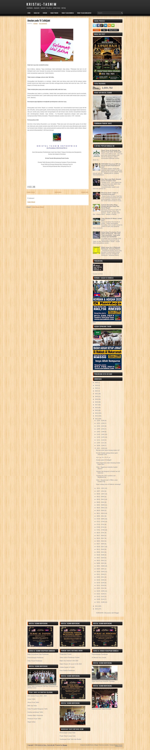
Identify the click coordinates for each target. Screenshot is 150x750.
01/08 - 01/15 (101, 599)
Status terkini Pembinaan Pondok (69, 657)
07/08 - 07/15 (101, 527)
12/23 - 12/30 (101, 423)
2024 (96, 385)
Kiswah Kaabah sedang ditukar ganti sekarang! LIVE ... (107, 453)
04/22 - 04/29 (101, 558)
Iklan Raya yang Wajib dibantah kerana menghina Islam (111, 179)
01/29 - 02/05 (101, 591)
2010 (96, 609)
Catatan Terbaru (31, 192)
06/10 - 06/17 (101, 538)
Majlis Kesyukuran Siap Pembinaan (38, 654)
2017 (96, 405)
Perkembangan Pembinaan (35, 657)
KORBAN (45, 13)
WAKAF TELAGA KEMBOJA (68, 13)
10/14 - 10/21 (101, 488)
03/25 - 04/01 (101, 569)
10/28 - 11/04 (101, 445)
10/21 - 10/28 (101, 448)
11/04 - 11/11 (101, 443)
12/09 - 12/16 (101, 429)
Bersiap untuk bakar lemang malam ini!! (108, 450)
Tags (104, 30)
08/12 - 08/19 (101, 513)
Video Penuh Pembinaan (35, 661)
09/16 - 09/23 (101, 499)
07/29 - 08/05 (101, 519)
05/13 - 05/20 (101, 549)
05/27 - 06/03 (101, 544)
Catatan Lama (84, 192)
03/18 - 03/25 (101, 571)
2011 (96, 606)
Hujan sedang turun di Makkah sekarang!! (108, 484)
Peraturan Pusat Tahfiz (34, 718)
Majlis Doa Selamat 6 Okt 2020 (69, 660)
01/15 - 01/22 (101, 596)
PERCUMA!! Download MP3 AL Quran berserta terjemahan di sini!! (111, 165)
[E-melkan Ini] (28, 187)
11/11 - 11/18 (101, 440)
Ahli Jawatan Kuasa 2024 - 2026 (37, 696)
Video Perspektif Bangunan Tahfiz (38, 709)
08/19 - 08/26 (101, 510)
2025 (96, 382)
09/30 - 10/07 (101, 494)
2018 (96, 402)
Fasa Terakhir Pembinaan (67, 670)
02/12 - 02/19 (101, 585)
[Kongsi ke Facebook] (34, 187)
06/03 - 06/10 (101, 541)
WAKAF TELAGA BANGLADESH (84, 13)
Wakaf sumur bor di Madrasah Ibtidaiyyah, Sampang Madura (110, 248)
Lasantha (106, 745)
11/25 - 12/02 (101, 434)
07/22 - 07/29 (101, 521)
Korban (35, 23)
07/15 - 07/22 (101, 524)
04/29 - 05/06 (101, 555)
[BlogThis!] (30, 187)
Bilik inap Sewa (32, 705)
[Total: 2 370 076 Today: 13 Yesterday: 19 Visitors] (98, 272)
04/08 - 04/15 (101, 563)
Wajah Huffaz (32, 722)
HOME (29, 13)
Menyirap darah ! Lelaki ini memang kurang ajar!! (109, 193)
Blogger (116, 613)
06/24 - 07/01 (101, 532)
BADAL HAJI (36, 13)
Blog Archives (113, 30)
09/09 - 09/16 (101, 502)
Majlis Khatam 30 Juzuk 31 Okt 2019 (71, 664)
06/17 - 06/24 (101, 535)
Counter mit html (98, 274)
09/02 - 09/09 (101, 505)
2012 (96, 419)
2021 (96, 393)
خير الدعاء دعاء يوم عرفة (103, 457)
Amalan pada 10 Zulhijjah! (38, 20)
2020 (96, 396)
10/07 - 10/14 (101, 491)
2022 (96, 391)
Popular (96, 30)
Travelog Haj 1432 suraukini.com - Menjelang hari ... (106, 476)
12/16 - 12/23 (101, 426)
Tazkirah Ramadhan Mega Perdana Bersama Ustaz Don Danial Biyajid (110, 206)
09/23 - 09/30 (101, 496)
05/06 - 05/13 (101, 552)
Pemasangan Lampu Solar (67, 733)
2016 (96, 407)
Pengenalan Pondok (66, 654)
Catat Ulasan (31, 202)
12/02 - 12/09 (101, 431)
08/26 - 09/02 (101, 508)
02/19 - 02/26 (101, 582)
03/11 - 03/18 (101, 574)
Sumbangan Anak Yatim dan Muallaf (70, 739)
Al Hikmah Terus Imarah (99, 657)
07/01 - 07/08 (101, 530)
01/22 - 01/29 (101, 594)
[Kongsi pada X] (32, 187)
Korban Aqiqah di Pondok (67, 667)
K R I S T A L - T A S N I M (41, 4)
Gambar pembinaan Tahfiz (35, 712)
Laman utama (58, 192)
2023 (96, 388)
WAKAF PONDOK (54, 13)
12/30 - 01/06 (101, 420)
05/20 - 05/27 (101, 546)
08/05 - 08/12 (101, 516)
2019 (96, 399)
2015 (96, 410)
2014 (96, 413)
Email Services (118, 746)
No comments (43, 23)
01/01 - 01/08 (101, 602)
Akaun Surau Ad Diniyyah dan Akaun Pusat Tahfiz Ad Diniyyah (111, 151)
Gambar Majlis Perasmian (35, 715)
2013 (96, 416)
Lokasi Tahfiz (31, 699)
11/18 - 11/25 (101, 437)
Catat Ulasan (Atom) (38, 207)
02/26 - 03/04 (101, 580)
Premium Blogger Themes (116, 745)
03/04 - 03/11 (101, 577)
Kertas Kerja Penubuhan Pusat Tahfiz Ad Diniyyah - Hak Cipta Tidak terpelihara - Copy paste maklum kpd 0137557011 (111, 234)
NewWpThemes (90, 745)
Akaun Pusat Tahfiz (33, 702)
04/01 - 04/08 (101, 566)
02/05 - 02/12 (101, 588)
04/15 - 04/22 (101, 560)
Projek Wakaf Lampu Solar (68, 736)
